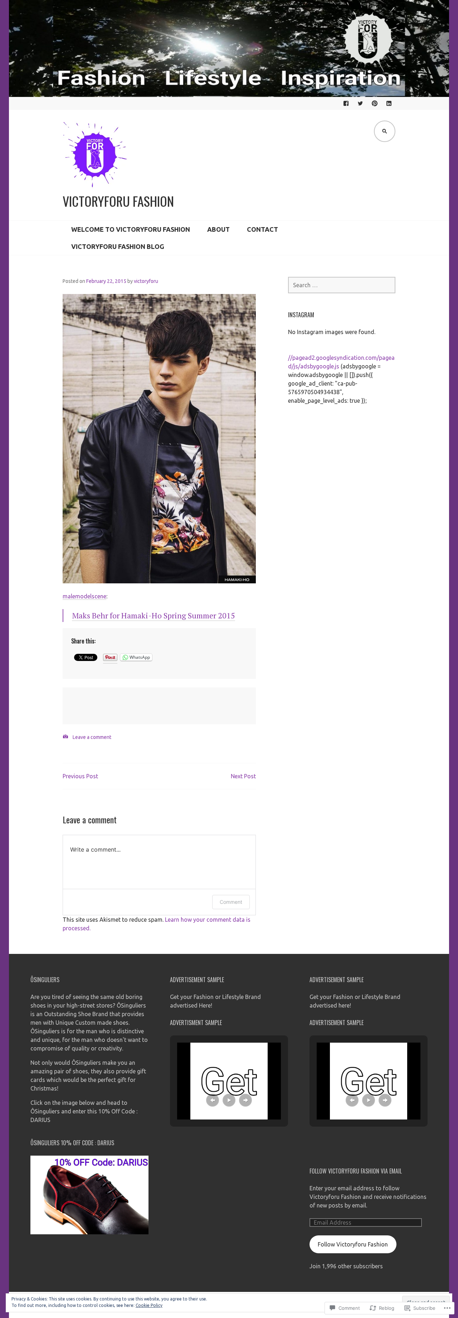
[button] (212, 1100)
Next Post (243, 776)
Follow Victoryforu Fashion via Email (356, 1171)
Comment (231, 902)
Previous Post (80, 776)
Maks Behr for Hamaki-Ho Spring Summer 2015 (153, 615)
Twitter (360, 103)
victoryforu (146, 281)
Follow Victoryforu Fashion (353, 1244)
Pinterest (374, 103)
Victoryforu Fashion (118, 201)
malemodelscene (84, 596)
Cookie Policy (149, 1305)
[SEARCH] (384, 131)
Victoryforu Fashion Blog (117, 246)
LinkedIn (389, 103)
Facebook (346, 103)
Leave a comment (92, 737)
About (218, 229)
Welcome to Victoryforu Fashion (130, 229)
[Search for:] (341, 285)
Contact (262, 229)
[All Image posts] (65, 736)
